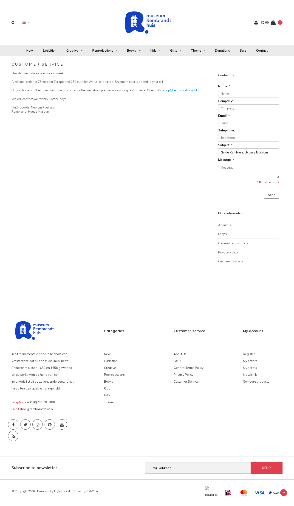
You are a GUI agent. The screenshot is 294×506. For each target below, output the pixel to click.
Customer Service (230, 261)
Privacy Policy (228, 252)
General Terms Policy (233, 243)
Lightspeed (62, 491)
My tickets (250, 368)
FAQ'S (222, 234)
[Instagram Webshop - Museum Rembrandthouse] (37, 424)
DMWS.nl (92, 491)
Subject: (225, 145)
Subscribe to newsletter (34, 467)
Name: (224, 86)
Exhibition (50, 50)
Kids (153, 50)
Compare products (256, 381)
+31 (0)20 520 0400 (41, 402)
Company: (225, 101)
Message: (226, 159)
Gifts (173, 50)
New (29, 50)
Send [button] (271, 195)
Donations (222, 50)
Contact (262, 50)
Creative (72, 50)
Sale (243, 50)
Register (249, 354)
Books (132, 50)
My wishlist (250, 374)
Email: (224, 115)
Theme (196, 50)
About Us (224, 225)
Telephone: (226, 130)
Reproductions (102, 50)
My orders (250, 361)
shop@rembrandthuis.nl (180, 90)
